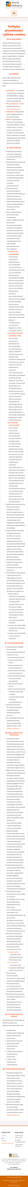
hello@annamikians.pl (13, 1115)
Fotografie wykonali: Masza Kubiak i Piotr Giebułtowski (14, 1181)
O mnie (3, 1136)
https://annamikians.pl (13, 109)
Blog (2, 1138)
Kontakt (3, 1141)
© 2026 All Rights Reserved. (14, 1177)
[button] (14, 13)
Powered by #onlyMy (14, 1185)
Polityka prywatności (7, 1143)
